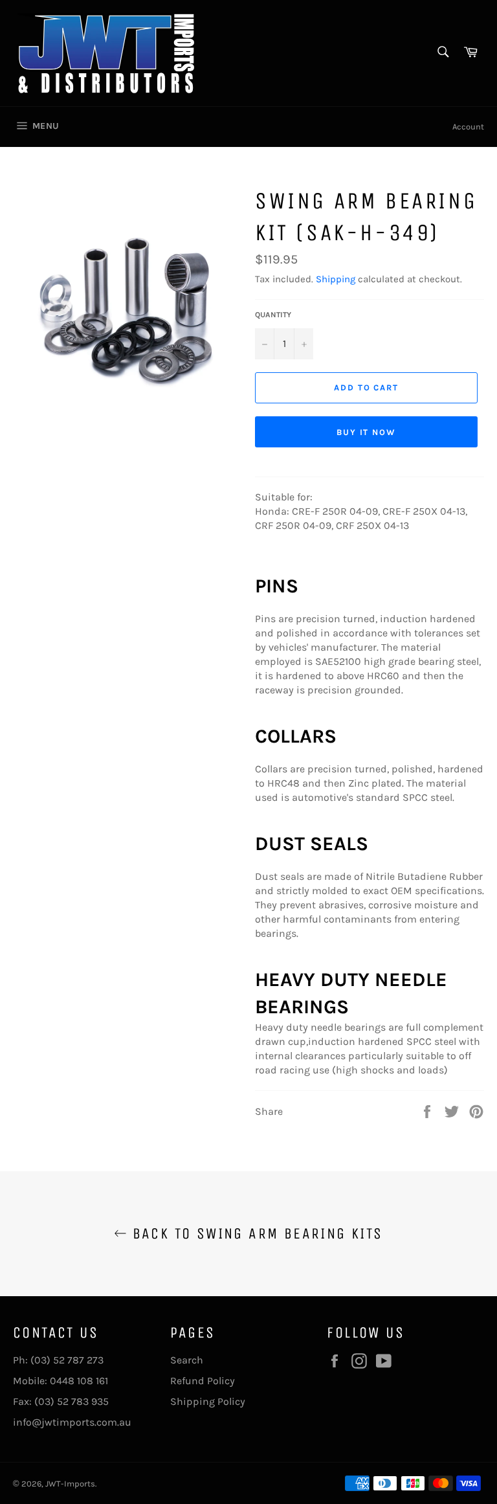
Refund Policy (202, 1381)
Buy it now (367, 432)
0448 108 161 (79, 1381)
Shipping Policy (207, 1401)
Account (468, 126)
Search (186, 1360)
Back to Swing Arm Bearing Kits (254, 1233)
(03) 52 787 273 (67, 1360)
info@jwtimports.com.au (72, 1422)
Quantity (273, 314)
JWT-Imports (70, 1483)
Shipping (335, 279)
